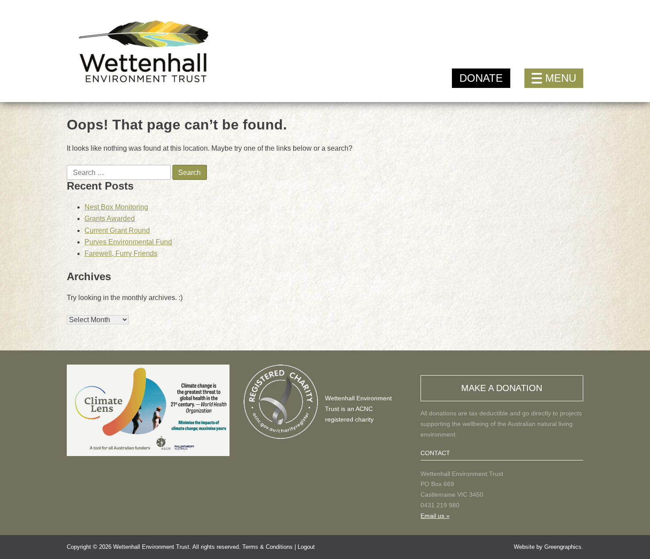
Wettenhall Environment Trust (151, 547)
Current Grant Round (117, 230)
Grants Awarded (109, 218)
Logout (306, 547)
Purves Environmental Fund (128, 242)
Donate (481, 78)
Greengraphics (562, 547)
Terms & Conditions (267, 547)
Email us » (435, 515)
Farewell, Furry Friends (120, 253)
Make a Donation (501, 388)
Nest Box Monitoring (116, 207)
